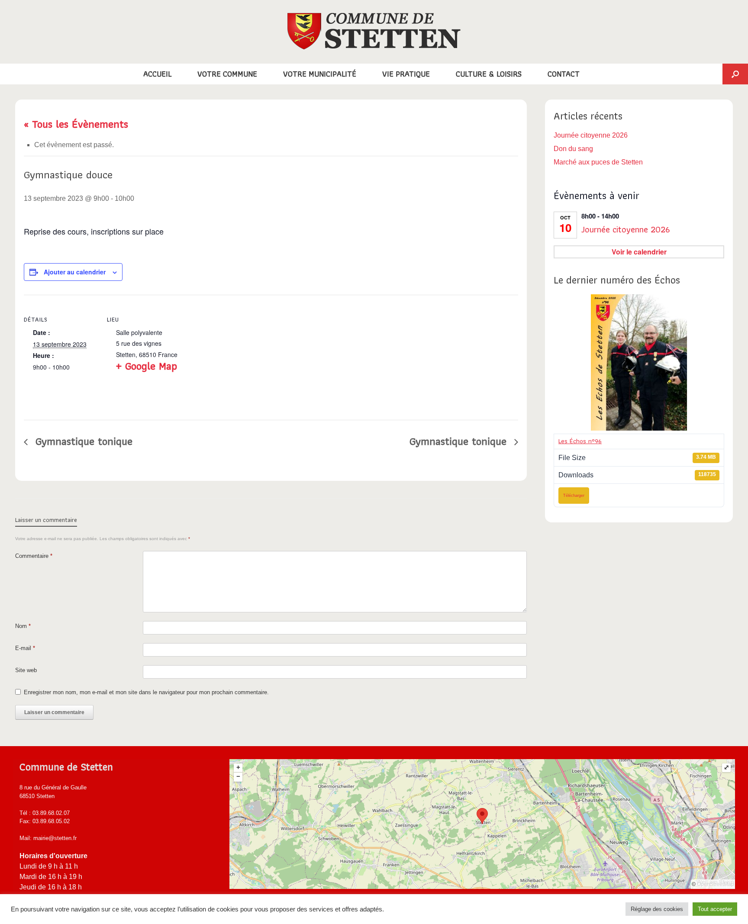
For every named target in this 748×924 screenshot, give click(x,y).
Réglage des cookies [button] (657, 909)
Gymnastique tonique (82, 441)
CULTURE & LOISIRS (489, 74)
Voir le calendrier (639, 252)
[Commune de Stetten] (374, 31)
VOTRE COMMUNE (227, 74)
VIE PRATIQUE (406, 74)
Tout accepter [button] (715, 909)
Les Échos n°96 (580, 441)
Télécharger (573, 495)
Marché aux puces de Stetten (598, 162)
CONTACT (564, 74)
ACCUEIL (157, 74)
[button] (735, 74)
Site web (26, 670)
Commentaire (33, 556)
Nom (23, 626)
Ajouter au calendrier (75, 271)
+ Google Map (146, 365)
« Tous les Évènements (76, 123)
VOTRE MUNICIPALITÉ (319, 74)
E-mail (25, 648)
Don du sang (573, 148)
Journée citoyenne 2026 (591, 135)
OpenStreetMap (715, 884)
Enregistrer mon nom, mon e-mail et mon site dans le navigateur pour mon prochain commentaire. (146, 692)
